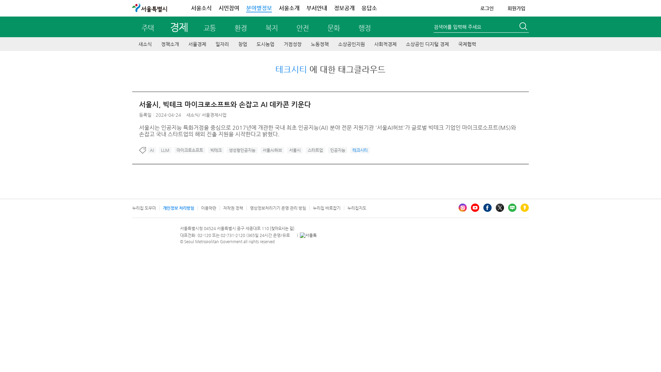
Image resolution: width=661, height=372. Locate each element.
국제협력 (467, 44)
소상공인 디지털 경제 (427, 44)
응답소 (369, 8)
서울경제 (197, 44)
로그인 (487, 8)
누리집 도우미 (144, 208)
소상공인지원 (351, 44)
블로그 (512, 208)
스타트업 (315, 150)
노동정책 (320, 44)
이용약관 (208, 208)
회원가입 (516, 8)
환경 (240, 28)
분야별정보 (259, 8)
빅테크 (216, 150)
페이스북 (487, 208)
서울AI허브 (272, 150)
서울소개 (289, 8)
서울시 (295, 150)
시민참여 (229, 8)
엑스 (500, 208)
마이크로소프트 (190, 150)
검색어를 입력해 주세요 (457, 27)
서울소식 (201, 8)
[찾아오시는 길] (282, 228)
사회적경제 (385, 44)
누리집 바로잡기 (326, 208)
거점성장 (293, 44)
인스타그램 (463, 208)
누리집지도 (356, 208)
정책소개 (170, 44)
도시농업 (265, 44)
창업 (242, 44)
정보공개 (344, 8)
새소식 (145, 44)
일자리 (222, 44)
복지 (271, 28)
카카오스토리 (525, 208)
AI (152, 150)
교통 (209, 28)
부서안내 (316, 8)
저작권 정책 (233, 208)
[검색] (524, 27)
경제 (179, 27)
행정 (364, 28)
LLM (165, 150)
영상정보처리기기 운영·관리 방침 (278, 208)
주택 (147, 28)
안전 (302, 28)
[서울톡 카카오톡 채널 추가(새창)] (308, 235)
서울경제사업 (214, 114)
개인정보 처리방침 (178, 208)
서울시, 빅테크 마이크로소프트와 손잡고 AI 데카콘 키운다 (225, 104)
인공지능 (337, 150)
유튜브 (475, 208)
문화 (333, 28)
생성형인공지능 (242, 150)
